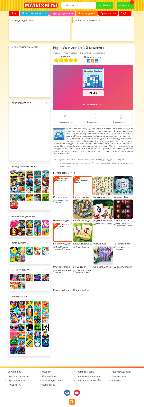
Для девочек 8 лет (29, 155)
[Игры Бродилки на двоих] (14, 285)
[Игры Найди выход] (29, 312)
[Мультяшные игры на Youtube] (77, 392)
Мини (75, 163)
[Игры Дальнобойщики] (37, 182)
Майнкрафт (99, 27)
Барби (35, 27)
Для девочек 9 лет (37, 155)
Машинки (106, 35)
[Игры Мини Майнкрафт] (45, 343)
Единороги (13, 35)
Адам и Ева (29, 54)
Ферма (37, 132)
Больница (22, 118)
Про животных (29, 147)
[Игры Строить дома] (45, 319)
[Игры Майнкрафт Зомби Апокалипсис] (45, 197)
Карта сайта (48, 385)
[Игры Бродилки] (29, 335)
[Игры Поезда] (21, 197)
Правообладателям (121, 372)
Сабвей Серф (29, 69)
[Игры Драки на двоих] (21, 285)
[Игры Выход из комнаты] (45, 327)
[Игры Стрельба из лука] (45, 174)
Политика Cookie (85, 372)
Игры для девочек (62, 13)
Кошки (58, 27)
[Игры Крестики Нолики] (37, 319)
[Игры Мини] (14, 335)
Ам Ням (37, 69)
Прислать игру (118, 376)
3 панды (14, 62)
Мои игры (124, 5)
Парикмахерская (44, 118)
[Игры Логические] (21, 224)
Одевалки (13, 27)
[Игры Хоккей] (29, 189)
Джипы (129, 35)
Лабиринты (121, 160)
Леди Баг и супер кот (37, 62)
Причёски (29, 118)
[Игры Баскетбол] (21, 189)
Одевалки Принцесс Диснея (22, 140)
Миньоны (14, 84)
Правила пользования (88, 376)
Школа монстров (22, 132)
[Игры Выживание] (37, 189)
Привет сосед (84, 35)
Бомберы (33, 91)
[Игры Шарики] (37, 312)
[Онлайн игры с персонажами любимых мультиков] (41, 5)
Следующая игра (119, 122)
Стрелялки (84, 27)
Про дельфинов (28, 35)
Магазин (29, 125)
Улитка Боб (37, 54)
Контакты (116, 380)
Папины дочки (29, 140)
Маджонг (110, 160)
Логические (85, 163)
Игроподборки (49, 376)
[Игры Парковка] (14, 174)
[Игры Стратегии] (29, 232)
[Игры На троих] (29, 304)
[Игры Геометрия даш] (29, 343)
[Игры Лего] (29, 197)
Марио (37, 77)
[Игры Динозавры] (45, 304)
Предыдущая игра (66, 122)
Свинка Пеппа (22, 77)
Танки (114, 27)
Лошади (29, 110)
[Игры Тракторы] (29, 182)
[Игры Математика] (37, 232)
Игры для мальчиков (34, 13)
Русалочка (14, 125)
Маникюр (65, 27)
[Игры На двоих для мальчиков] (21, 277)
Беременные (14, 140)
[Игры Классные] (14, 327)
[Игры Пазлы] (29, 224)
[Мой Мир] (96, 60)
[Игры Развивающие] (21, 258)
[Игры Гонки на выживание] (45, 182)
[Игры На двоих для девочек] (29, 277)
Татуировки (43, 35)
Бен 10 (44, 62)
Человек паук (44, 84)
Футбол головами (67, 160)
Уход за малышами (28, 27)
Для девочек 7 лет (22, 155)
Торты (50, 35)
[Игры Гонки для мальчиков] (21, 174)
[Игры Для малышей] (21, 251)
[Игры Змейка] (37, 327)
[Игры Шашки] (21, 232)
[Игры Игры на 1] (45, 312)
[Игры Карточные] (21, 319)
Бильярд (100, 160)
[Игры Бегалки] (21, 343)
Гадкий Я (26, 91)
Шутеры (91, 35)
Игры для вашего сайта (88, 380)
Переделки (44, 140)
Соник (29, 84)
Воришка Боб (22, 62)
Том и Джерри (14, 69)
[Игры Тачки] (14, 205)
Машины (129, 27)
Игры (14, 13)
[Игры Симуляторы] (21, 350)
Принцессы (37, 118)
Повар (14, 147)
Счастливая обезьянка (14, 77)
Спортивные (126, 163)
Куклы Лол (20, 35)
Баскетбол (105, 163)
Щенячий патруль (37, 84)
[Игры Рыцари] (14, 182)
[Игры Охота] (45, 189)
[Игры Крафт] (37, 174)
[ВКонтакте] (88, 60)
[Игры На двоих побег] (45, 277)
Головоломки (65, 163)
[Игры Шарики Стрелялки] (14, 304)
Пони (44, 132)
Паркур (114, 35)
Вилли (22, 54)
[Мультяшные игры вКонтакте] (67, 392)
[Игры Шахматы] (14, 232)
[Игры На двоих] (14, 277)
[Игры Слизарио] (14, 312)
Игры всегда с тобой (52, 380)
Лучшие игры (108, 13)
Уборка (43, 27)
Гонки (76, 27)
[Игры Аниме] (37, 343)
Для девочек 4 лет (37, 147)
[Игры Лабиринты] (21, 335)
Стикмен (29, 62)
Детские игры (20, 243)
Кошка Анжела (37, 125)
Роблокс (14, 54)
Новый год (37, 140)
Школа (22, 110)
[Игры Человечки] (29, 327)
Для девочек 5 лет (44, 147)
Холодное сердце (14, 132)
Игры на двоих (86, 13)
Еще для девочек (22, 103)
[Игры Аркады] (37, 335)
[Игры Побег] (21, 304)
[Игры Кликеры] (29, 319)
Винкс (14, 110)
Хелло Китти (29, 77)
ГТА (121, 35)
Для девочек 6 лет (14, 155)
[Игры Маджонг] (45, 224)
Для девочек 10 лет (44, 155)
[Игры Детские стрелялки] (14, 258)
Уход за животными (65, 35)
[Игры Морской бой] (14, 319)
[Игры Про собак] (21, 312)
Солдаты (106, 27)
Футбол (95, 163)
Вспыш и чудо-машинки (22, 69)
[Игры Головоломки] (37, 224)
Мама (14, 118)
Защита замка (121, 27)
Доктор (50, 27)
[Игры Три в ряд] (14, 224)
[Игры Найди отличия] (29, 251)
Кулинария (35, 35)
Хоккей (115, 163)
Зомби (91, 27)
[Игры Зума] (14, 343)
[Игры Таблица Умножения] (45, 232)
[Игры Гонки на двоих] (37, 277)
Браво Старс (76, 35)
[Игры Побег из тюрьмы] (45, 335)
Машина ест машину (99, 35)
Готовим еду (58, 35)
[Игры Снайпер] (21, 182)
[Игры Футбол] (14, 189)
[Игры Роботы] (37, 197)
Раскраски (37, 110)
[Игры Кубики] (45, 251)
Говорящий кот (22, 84)
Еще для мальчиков (23, 166)
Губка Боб (44, 69)
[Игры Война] (29, 174)
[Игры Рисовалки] (37, 251)
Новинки (46, 372)
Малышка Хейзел (20, 27)
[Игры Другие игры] (14, 350)
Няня (44, 110)
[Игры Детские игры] (14, 251)
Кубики (80, 160)
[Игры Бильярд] (21, 327)
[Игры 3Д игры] (37, 304)
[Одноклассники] (92, 60)
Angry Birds (44, 77)
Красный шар (44, 54)
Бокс (69, 166)
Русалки (29, 132)
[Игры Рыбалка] (14, 197)
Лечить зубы (22, 147)
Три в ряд (89, 160)
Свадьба (44, 125)
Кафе (22, 125)
